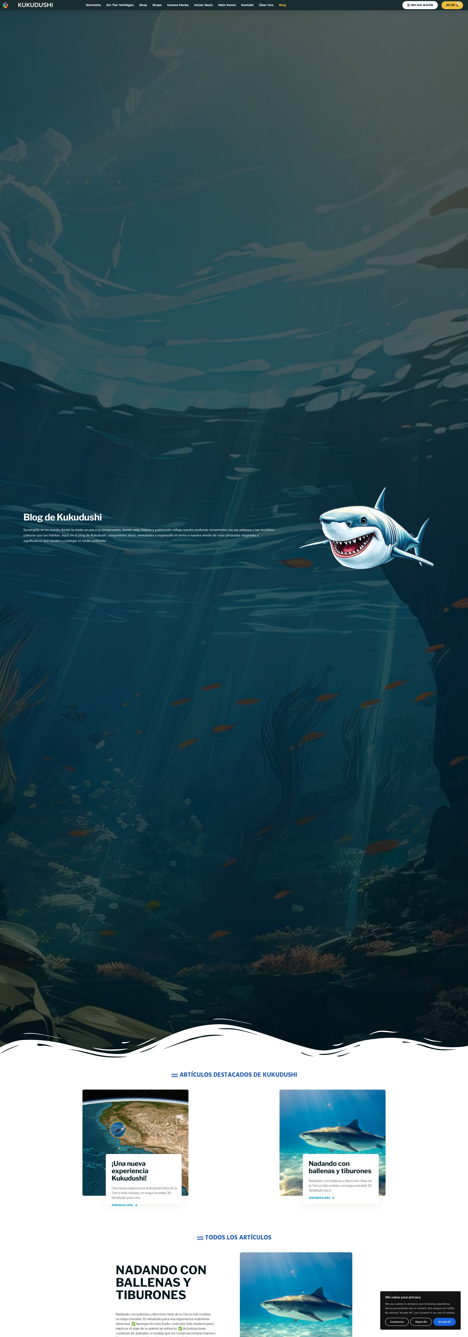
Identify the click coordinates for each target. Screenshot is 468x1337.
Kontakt (247, 5)
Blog (282, 5)
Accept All (444, 1321)
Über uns (266, 5)
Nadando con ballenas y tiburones (161, 1282)
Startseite (93, 5)
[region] (420, 1310)
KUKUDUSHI (35, 5)
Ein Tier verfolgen (120, 5)
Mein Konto (227, 5)
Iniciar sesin (203, 5)
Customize (397, 1321)
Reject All (421, 1321)
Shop (143, 5)
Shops (157, 5)
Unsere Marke (178, 5)
